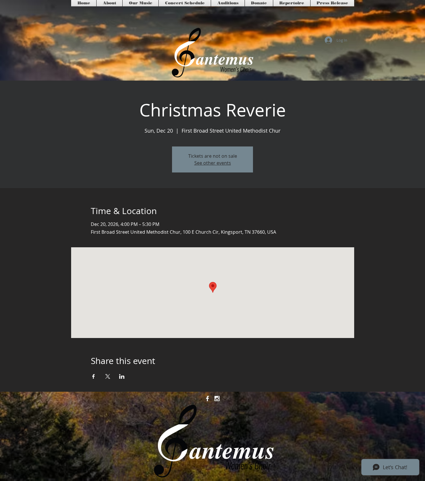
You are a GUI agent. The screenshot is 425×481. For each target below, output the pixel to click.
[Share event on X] (107, 376)
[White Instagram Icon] (217, 398)
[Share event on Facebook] (93, 376)
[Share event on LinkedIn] (122, 376)
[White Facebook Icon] (207, 398)
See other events (212, 163)
